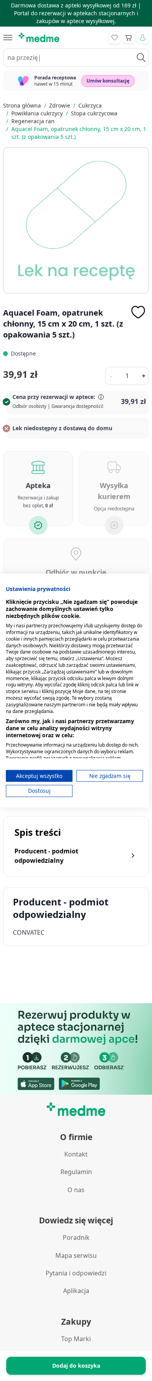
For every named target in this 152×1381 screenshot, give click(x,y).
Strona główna (22, 105)
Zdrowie (59, 105)
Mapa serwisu (76, 1255)
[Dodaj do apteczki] (138, 312)
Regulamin (76, 1171)
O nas (76, 1189)
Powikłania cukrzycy (37, 113)
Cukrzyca (90, 105)
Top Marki (76, 1338)
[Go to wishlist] (114, 37)
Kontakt (76, 1154)
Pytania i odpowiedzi (76, 1273)
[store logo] (39, 37)
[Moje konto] (142, 37)
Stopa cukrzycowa (94, 113)
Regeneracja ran (33, 121)
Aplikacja (76, 1290)
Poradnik (76, 1237)
